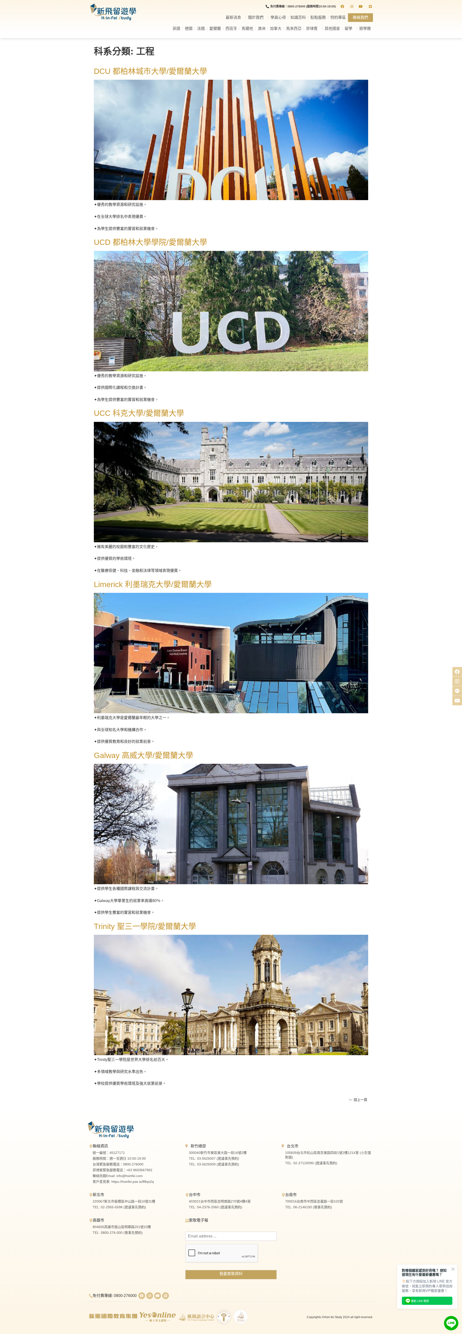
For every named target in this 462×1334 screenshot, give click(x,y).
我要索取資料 (231, 1274)
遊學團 (365, 28)
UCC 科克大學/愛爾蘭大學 (139, 413)
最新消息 (233, 17)
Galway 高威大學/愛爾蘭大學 (143, 755)
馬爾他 (247, 28)
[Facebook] (141, 1295)
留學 (348, 28)
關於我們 (255, 17)
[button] (358, 1099)
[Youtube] (157, 1295)
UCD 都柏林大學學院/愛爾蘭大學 (150, 242)
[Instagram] (149, 1295)
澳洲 (261, 28)
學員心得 (278, 17)
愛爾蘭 (215, 28)
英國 (176, 28)
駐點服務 (318, 17)
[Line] (165, 1295)
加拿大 (276, 28)
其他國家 (332, 28)
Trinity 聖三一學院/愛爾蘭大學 (145, 926)
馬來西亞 (294, 28)
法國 (201, 28)
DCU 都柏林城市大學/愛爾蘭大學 (150, 71)
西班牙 (231, 28)
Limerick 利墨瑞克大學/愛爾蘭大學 (153, 584)
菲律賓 (312, 28)
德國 (188, 28)
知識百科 (298, 17)
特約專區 (338, 17)
